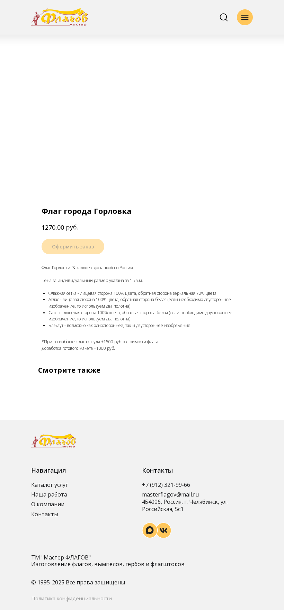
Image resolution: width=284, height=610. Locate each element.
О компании (47, 504)
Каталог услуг (49, 485)
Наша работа (49, 494)
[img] (59, 17)
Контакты (44, 514)
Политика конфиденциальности (71, 598)
